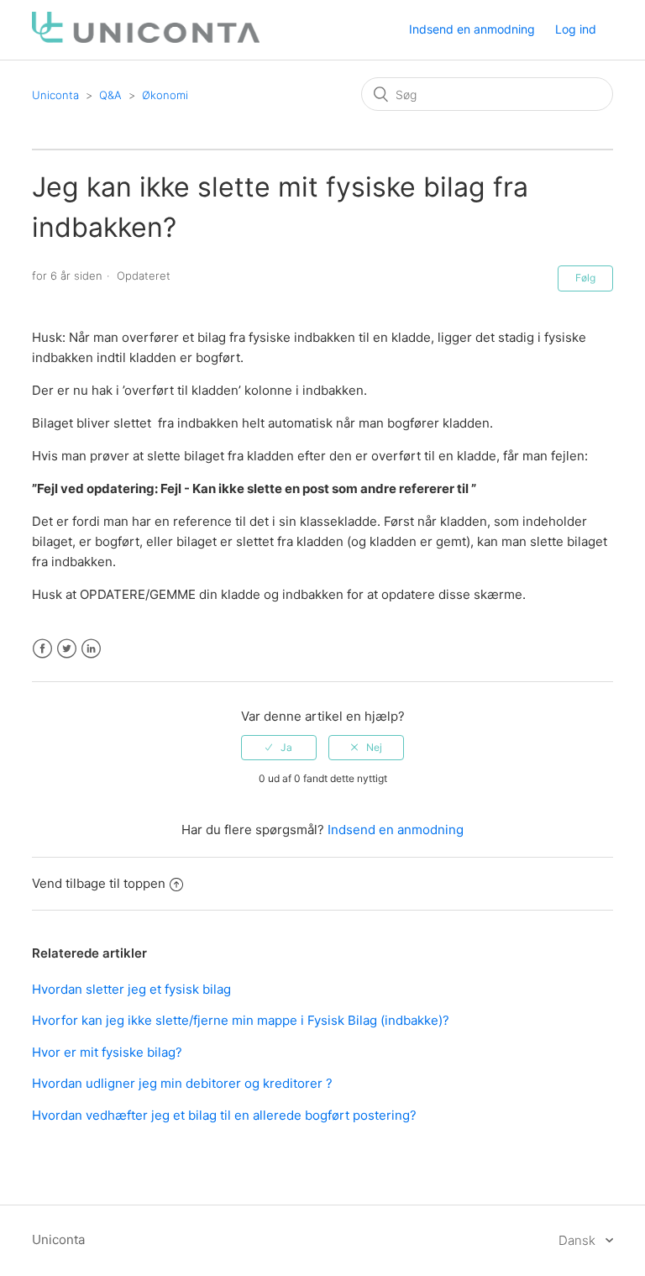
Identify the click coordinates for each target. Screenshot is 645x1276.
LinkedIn (91, 648)
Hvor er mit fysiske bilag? (107, 1052)
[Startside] (145, 38)
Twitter (66, 648)
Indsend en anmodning (472, 29)
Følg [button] (585, 277)
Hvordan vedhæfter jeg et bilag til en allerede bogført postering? (224, 1115)
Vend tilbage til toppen (98, 883)
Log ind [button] (575, 29)
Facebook (42, 648)
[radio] (279, 747)
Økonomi (165, 95)
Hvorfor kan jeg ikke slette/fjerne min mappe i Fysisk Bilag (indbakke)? (240, 1020)
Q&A (110, 95)
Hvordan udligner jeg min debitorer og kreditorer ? (182, 1083)
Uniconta (55, 95)
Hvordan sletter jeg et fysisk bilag (131, 989)
